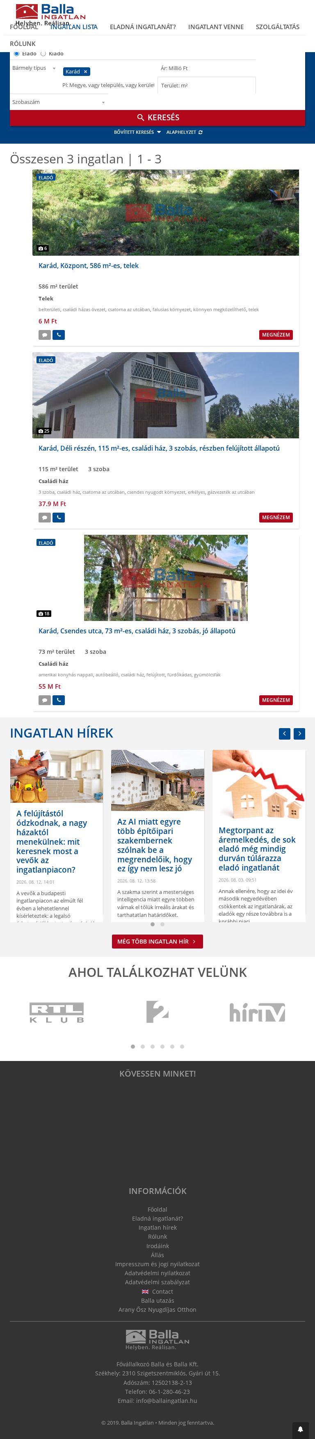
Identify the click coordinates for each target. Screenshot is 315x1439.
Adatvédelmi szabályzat (157, 1282)
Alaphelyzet (182, 132)
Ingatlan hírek (61, 733)
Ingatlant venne (216, 27)
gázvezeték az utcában (231, 492)
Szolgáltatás (277, 27)
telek (254, 309)
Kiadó (56, 53)
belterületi (49, 309)
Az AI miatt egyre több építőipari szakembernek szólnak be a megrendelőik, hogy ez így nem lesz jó (154, 845)
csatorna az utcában (129, 309)
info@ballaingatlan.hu (166, 1401)
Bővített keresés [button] (134, 132)
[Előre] (299, 734)
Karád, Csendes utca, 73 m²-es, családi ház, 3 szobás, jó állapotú (137, 630)
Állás (157, 1255)
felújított (155, 674)
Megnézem (276, 334)
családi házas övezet (84, 309)
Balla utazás (157, 1300)
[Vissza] (284, 734)
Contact (162, 1291)
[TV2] (157, 1012)
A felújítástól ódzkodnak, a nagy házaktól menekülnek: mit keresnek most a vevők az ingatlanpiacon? (51, 841)
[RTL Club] (57, 1012)
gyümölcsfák (207, 674)
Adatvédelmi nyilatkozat (157, 1273)
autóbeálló (107, 674)
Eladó (29, 53)
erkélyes (196, 492)
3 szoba (47, 492)
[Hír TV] (258, 1012)
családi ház (68, 492)
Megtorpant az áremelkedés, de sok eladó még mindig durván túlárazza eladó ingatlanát (257, 849)
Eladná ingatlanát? (143, 27)
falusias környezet (172, 309)
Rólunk (23, 43)
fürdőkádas (179, 674)
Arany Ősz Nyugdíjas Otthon (157, 1309)
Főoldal (24, 27)
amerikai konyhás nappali (66, 674)
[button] (300, 1430)
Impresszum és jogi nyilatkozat (157, 1264)
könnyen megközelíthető (219, 309)
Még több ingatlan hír (153, 941)
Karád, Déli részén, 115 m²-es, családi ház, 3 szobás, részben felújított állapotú (159, 448)
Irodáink (157, 1246)
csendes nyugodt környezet (156, 492)
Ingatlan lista (74, 27)
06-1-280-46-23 (169, 1391)
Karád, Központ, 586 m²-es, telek (89, 265)
